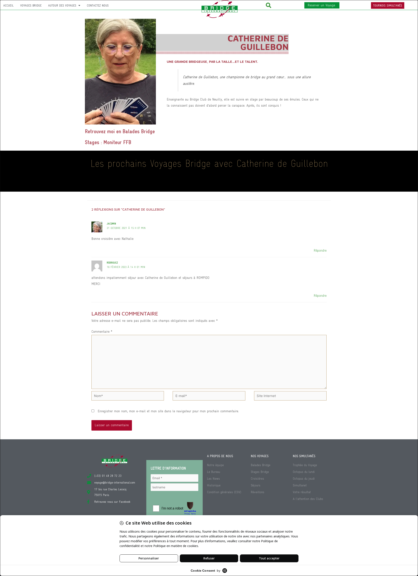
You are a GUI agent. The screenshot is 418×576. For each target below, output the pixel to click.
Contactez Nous (98, 5)
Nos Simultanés (304, 456)
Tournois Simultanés (387, 5)
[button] (268, 5)
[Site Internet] (290, 397)
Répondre (320, 250)
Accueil (8, 5)
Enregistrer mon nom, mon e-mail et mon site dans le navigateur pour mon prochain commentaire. (168, 411)
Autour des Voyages (62, 5)
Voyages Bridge (31, 5)
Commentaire (101, 332)
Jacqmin (111, 223)
